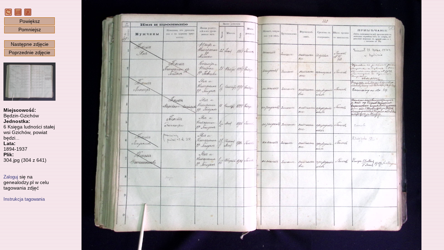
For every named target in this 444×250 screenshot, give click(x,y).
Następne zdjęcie (30, 44)
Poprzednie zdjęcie (29, 52)
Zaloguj (10, 177)
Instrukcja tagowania (24, 199)
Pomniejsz (29, 29)
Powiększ (29, 21)
